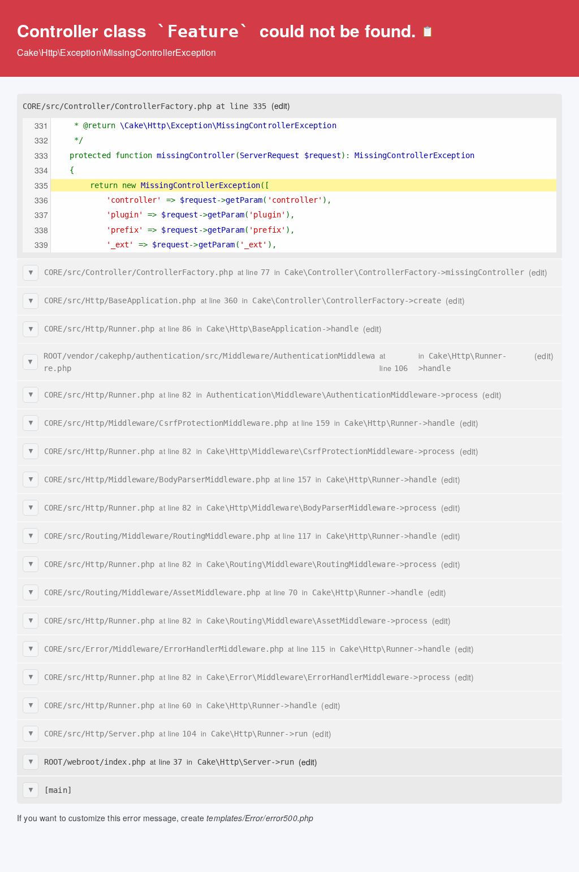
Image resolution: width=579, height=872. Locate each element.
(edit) (281, 105)
